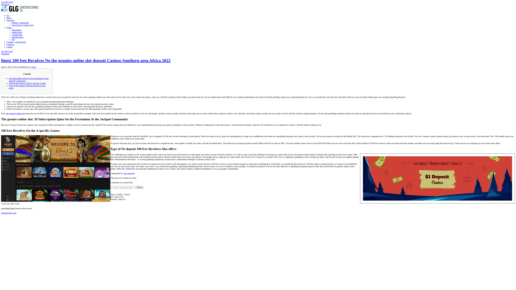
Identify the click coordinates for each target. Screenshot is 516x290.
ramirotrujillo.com (8, 213)
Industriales (17, 30)
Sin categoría (129, 173)
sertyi (33, 67)
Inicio (8, 18)
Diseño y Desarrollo (20, 23)
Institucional (17, 32)
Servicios (10, 20)
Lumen (9, 47)
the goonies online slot (15, 113)
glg (7, 15)
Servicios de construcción (22, 25)
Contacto (10, 44)
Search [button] (139, 187)
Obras (9, 27)
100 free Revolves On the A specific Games (27, 83)
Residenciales (17, 37)
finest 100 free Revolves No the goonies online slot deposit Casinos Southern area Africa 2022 (86, 60)
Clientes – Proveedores (16, 42)
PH (13, 40)
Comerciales (17, 35)
